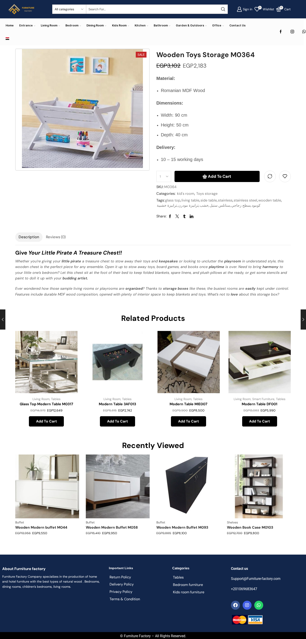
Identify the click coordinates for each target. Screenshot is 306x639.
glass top (172, 200)
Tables (55, 399)
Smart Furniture (263, 399)
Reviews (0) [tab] (56, 236)
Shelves (232, 522)
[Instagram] (292, 32)
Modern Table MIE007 (188, 404)
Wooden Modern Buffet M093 (182, 527)
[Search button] (223, 9)
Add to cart (219, 176)
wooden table (269, 200)
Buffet (19, 522)
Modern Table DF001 (259, 404)
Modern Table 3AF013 (117, 404)
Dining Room (95, 25)
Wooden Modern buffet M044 (41, 527)
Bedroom (71, 25)
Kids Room (119, 25)
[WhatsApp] (304, 32)
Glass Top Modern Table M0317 (46, 404)
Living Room (49, 25)
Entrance (26, 25)
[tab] (29, 237)
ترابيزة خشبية (167, 205)
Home (10, 25)
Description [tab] (29, 236)
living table (190, 200)
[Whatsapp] (258, 605)
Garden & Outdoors (190, 25)
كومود (256, 205)
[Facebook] (280, 32)
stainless (225, 200)
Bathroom (161, 25)
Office (216, 25)
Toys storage (207, 193)
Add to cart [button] (69, 363)
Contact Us (237, 25)
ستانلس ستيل (220, 205)
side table (208, 200)
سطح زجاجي (240, 205)
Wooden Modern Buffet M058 (112, 527)
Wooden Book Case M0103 (250, 527)
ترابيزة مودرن (188, 205)
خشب (204, 205)
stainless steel (245, 200)
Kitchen (140, 25)
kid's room (185, 193)
